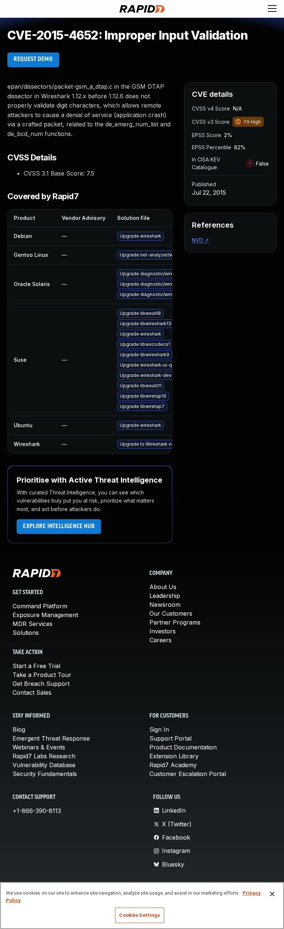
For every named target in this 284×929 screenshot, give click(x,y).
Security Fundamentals (45, 773)
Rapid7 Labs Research (44, 756)
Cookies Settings (139, 915)
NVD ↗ (200, 240)
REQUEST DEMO (33, 59)
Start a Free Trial (36, 666)
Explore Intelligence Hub (59, 527)
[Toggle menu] (272, 9)
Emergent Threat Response (51, 738)
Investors (162, 631)
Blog (19, 729)
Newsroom (164, 604)
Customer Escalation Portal (187, 773)
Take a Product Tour (42, 674)
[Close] (272, 894)
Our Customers (170, 613)
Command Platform (40, 606)
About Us (162, 587)
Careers (160, 640)
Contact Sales (32, 692)
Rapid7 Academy (173, 765)
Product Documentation (183, 747)
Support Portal (170, 738)
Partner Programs (174, 622)
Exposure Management (45, 615)
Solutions (26, 632)
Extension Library (174, 756)
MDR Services (33, 623)
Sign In (159, 729)
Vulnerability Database (44, 765)
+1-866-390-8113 (37, 810)
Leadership (164, 595)
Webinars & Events (39, 747)
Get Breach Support (41, 683)
